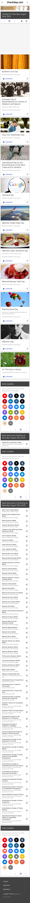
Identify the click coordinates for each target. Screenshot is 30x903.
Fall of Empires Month (9, 535)
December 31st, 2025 (7, 784)
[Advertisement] (15, 39)
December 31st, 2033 (7, 791)
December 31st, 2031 (7, 729)
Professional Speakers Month (11, 656)
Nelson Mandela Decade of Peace (13, 794)
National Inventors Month (10, 617)
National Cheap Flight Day (13, 223)
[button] (2, 2)
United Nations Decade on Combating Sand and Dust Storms (12, 764)
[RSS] (16, 417)
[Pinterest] (4, 401)
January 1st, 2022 (12, 727)
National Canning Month (9, 569)
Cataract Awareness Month (10, 525)
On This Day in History (11, 369)
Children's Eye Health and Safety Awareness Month (12, 530)
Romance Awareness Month (11, 665)
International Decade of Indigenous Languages (9, 725)
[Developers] (10, 423)
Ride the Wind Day (10, 309)
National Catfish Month (9, 573)
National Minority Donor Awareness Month (9, 622)
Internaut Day (8, 195)
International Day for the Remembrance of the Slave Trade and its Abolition (13, 164)
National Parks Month (9, 636)
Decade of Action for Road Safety (12, 710)
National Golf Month (8, 606)
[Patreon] (4, 406)
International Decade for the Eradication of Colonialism (11, 717)
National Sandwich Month (10, 647)
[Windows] (4, 417)
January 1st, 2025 (12, 706)
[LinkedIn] (10, 401)
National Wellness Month (10, 651)
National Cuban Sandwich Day (15, 251)
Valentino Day (8, 341)
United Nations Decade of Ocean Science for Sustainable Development (12, 756)
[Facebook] (10, 396)
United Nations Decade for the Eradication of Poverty (11, 740)
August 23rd (17, 74)
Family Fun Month (7, 540)
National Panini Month (9, 632)
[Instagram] (16, 401)
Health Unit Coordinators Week (11, 442)
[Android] (10, 412)
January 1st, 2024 (12, 790)
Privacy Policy (7, 897)
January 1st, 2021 (12, 712)
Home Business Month (9, 544)
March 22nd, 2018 (12, 820)
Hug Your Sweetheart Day (13, 135)
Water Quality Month (8, 669)
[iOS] (16, 412)
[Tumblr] (22, 396)
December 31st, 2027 (7, 744)
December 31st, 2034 (7, 707)
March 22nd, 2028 (6, 822)
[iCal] (22, 417)
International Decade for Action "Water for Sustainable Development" (12, 817)
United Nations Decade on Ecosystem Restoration (10, 772)
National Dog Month (8, 588)
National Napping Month (9, 627)
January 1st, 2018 (12, 742)
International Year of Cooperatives (13, 680)
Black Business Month (9, 520)
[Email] (4, 423)
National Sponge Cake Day (13, 281)
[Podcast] (4, 412)
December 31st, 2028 (7, 797)
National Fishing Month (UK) (11, 674)
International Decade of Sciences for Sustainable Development (12, 787)
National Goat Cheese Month (11, 602)
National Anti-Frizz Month (10, 553)
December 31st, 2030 (7, 713)
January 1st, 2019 (12, 796)
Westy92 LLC (16, 894)
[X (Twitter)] (16, 396)
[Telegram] (22, 406)
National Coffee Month (9, 584)
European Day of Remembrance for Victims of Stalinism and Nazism (14, 101)
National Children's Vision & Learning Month (10, 578)
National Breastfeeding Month (11, 558)
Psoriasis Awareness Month (11, 660)
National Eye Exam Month (10, 597)
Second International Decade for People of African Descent (12, 732)
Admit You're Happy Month (10, 510)
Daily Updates (8, 384)
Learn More (7, 79)
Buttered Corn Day (10, 71)
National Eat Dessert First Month (12, 593)
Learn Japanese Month (9, 549)
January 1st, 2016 (12, 782)
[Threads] (22, 401)
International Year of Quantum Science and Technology (11, 697)
